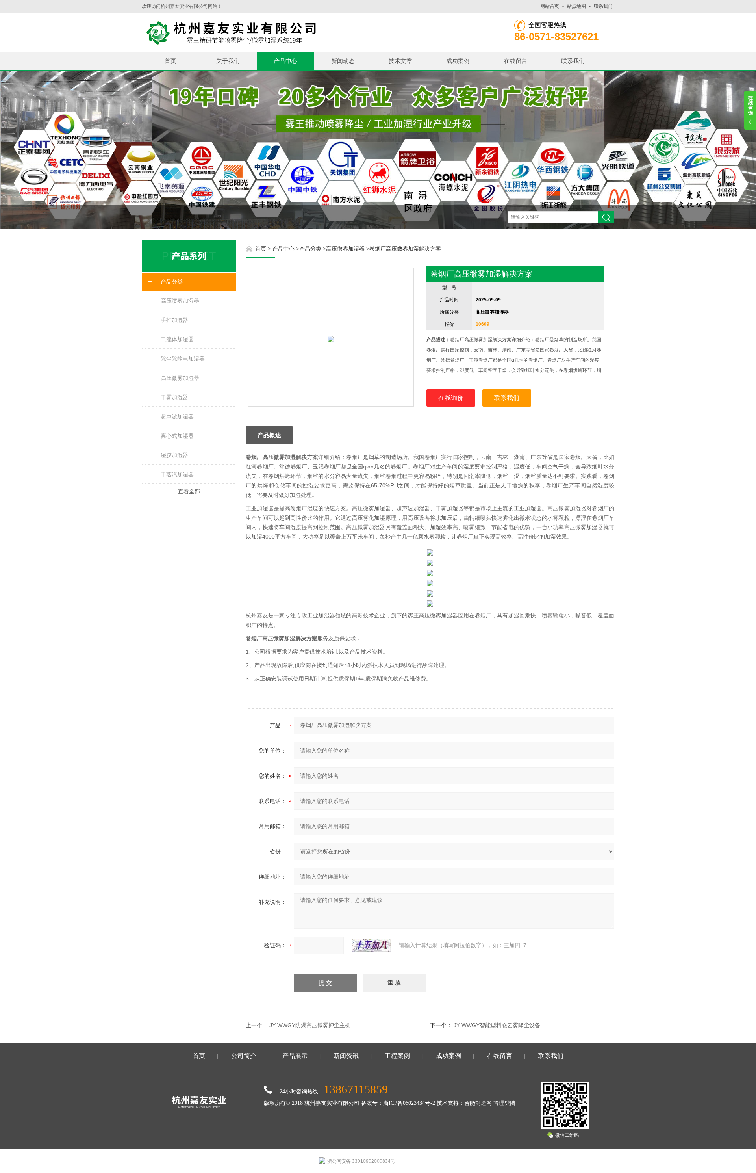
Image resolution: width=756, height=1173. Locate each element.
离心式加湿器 (177, 436)
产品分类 (172, 282)
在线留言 (515, 61)
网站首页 (549, 6)
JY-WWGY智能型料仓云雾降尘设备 (497, 1025)
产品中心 (285, 61)
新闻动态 (343, 61)
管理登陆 (504, 1103)
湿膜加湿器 (174, 455)
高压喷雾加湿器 (180, 300)
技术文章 (400, 61)
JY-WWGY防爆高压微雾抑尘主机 (309, 1025)
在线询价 (450, 397)
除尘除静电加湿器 (183, 358)
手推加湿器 (174, 320)
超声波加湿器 (177, 416)
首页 (170, 61)
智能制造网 (478, 1103)
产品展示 (295, 1055)
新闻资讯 (346, 1055)
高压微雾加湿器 (180, 378)
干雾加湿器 (174, 397)
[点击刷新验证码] (371, 945)
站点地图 (576, 6)
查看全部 (189, 491)
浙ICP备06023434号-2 (409, 1103)
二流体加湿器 (177, 339)
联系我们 (603, 6)
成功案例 (458, 61)
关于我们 (228, 61)
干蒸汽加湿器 (177, 474)
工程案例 (397, 1055)
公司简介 (243, 1055)
